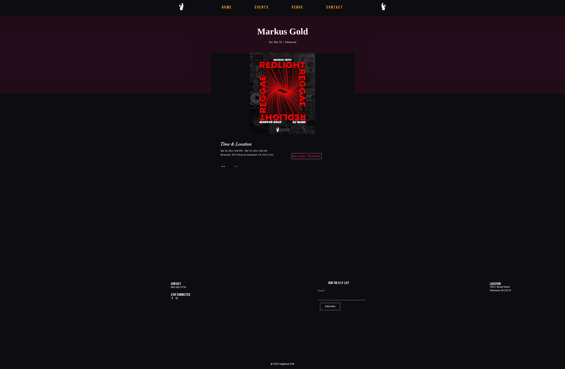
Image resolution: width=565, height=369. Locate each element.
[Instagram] (176, 298)
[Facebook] (172, 298)
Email (321, 290)
